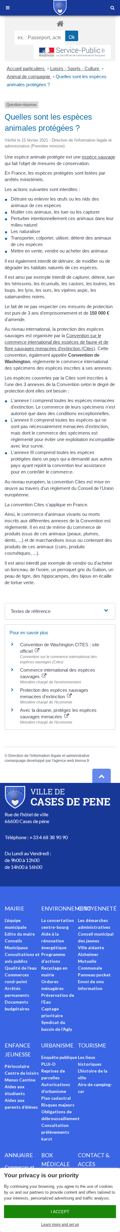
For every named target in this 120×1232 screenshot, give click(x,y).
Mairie (14, 908)
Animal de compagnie (29, 76)
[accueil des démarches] (60, 23)
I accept (60, 1211)
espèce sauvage (98, 156)
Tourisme (92, 1045)
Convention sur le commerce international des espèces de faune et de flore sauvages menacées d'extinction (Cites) (56, 342)
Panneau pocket (94, 974)
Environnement (66, 908)
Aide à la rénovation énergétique (53, 940)
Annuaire (19, 1155)
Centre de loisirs (22, 1073)
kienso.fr (82, 760)
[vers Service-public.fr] (72, 52)
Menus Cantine (20, 1079)
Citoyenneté (97, 908)
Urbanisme (57, 1045)
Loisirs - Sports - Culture (75, 68)
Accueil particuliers (26, 68)
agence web (64, 760)
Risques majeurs (57, 1104)
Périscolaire (17, 1066)
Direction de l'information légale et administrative (49, 756)
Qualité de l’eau (21, 968)
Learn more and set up (60, 1224)
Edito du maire (20, 934)
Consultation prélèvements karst (55, 1132)
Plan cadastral (56, 1098)
